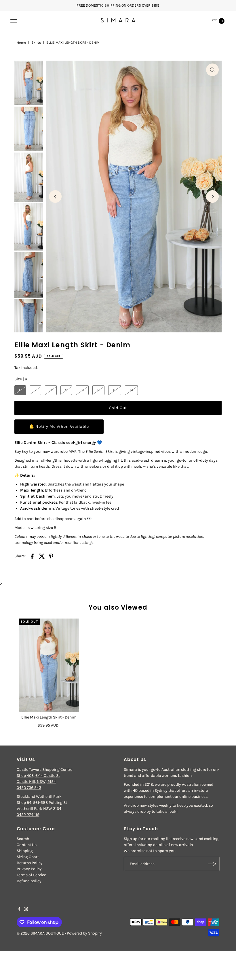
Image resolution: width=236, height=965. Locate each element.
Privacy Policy (29, 868)
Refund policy (29, 881)
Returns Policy (30, 862)
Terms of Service (31, 874)
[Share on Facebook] (32, 556)
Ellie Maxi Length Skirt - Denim (49, 717)
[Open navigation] (13, 21)
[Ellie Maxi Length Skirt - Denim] (49, 665)
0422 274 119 (28, 814)
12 (115, 390)
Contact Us (27, 844)
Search (23, 838)
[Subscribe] (212, 864)
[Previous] (55, 196)
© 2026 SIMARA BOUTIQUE (40, 933)
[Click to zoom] (212, 69)
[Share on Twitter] (41, 556)
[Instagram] (26, 910)
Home (21, 43)
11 (98, 390)
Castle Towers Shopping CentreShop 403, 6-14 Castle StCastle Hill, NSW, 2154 (44, 775)
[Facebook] (19, 910)
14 (131, 390)
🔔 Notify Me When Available (59, 426)
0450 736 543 (29, 787)
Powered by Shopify (84, 933)
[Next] (212, 196)
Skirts (36, 43)
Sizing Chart (28, 856)
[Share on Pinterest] (51, 556)
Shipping (25, 850)
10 (82, 390)
